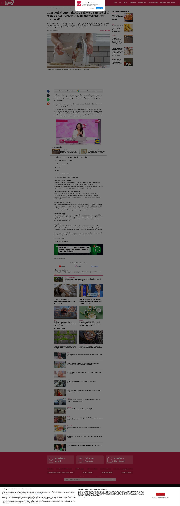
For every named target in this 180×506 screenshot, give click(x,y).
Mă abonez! (100, 8)
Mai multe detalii (38, 493)
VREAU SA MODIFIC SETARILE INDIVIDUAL (160, 497)
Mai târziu (91, 8)
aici (27, 500)
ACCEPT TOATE (161, 494)
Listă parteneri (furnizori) (83, 497)
